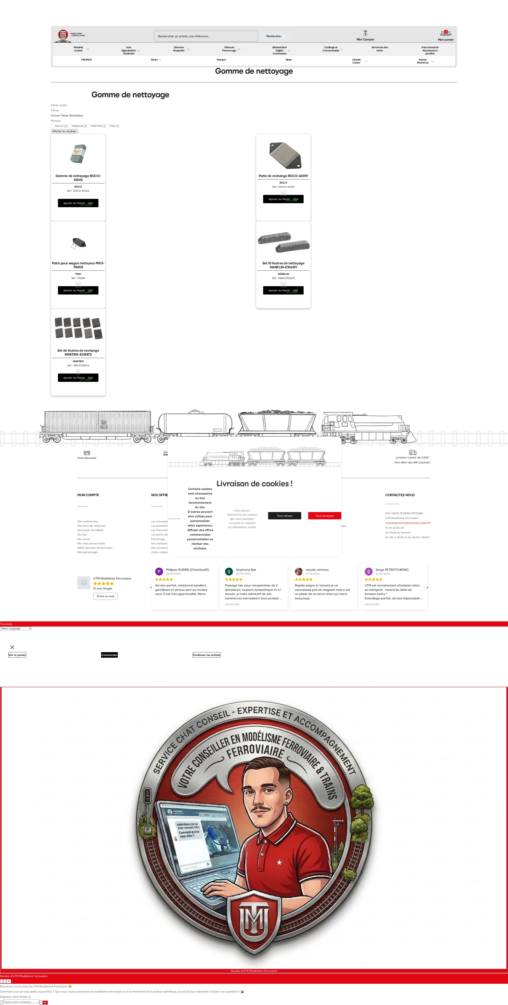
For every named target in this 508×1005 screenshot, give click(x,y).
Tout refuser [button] (284, 516)
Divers (154, 59)
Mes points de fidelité (90, 530)
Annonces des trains (380, 48)
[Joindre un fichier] (1, 1002)
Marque (221, 59)
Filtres (64, 115)
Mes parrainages (87, 552)
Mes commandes (87, 521)
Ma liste (82, 534)
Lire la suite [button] (162, 604)
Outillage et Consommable (330, 48)
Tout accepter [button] (325, 516)
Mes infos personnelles (91, 543)
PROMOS (86, 59)
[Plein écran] (4, 981)
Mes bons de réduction (91, 525)
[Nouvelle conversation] (1, 981)
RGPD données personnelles (94, 547)
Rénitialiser (76, 115)
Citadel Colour (356, 61)
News (289, 59)
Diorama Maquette (178, 48)
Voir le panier (17, 655)
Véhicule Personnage (229, 48)
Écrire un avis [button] (105, 596)
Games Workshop (422, 61)
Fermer (55, 115)
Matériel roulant (79, 48)
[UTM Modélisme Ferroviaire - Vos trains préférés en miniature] (69, 36)
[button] (427, 587)
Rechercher (274, 36)
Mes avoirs (83, 539)
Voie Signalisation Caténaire (129, 50)
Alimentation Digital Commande (279, 50)
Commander (109, 655)
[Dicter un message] (40, 1002)
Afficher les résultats (64, 131)
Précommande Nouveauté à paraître (430, 50)
